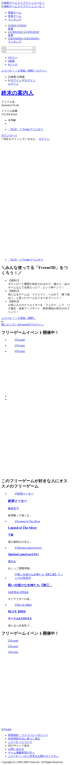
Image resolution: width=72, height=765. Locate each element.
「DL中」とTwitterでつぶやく (25, 129)
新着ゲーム (14, 12)
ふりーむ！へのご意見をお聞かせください (33, 756)
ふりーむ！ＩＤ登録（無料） (18, 70)
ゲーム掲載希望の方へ (21, 752)
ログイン (41, 70)
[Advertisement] (26, 161)
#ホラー (12, 57)
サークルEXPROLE (20, 618)
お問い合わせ (16, 749)
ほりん (12, 561)
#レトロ (12, 64)
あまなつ (13, 508)
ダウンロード (9, 135)
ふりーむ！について (20, 742)
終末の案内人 (17, 93)
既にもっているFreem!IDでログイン (22, 324)
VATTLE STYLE (18, 592)
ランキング (14, 19)
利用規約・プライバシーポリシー (28, 735)
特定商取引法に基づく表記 (24, 738)
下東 (10, 534)
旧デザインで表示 (18, 745)
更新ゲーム (14, 16)
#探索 (11, 61)
